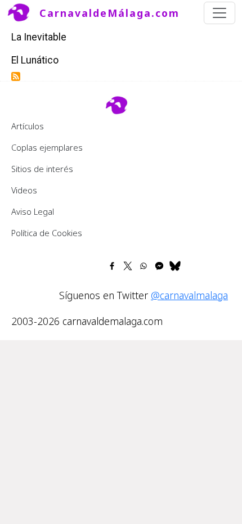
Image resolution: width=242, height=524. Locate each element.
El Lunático (35, 60)
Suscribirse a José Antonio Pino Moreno (15, 76)
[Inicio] (23, 13)
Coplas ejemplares (47, 147)
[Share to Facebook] (112, 266)
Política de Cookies (46, 232)
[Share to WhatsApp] (143, 266)
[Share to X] (127, 266)
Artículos (27, 126)
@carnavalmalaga (189, 295)
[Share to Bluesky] (175, 266)
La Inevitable (38, 37)
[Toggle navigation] (219, 13)
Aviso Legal (32, 211)
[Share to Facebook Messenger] (159, 266)
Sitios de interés (42, 168)
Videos (24, 190)
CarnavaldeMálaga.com (109, 13)
